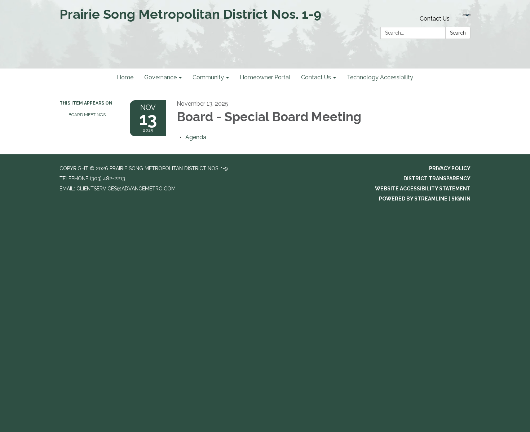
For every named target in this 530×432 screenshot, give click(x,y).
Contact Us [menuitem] (316, 77)
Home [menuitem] (125, 77)
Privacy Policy (450, 168)
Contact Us (435, 18)
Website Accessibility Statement (423, 188)
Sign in (461, 199)
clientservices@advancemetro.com (126, 188)
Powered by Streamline (413, 199)
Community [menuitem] (208, 77)
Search (458, 33)
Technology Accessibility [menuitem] (380, 77)
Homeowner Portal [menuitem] (265, 77)
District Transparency (437, 178)
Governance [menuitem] (160, 77)
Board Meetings (87, 114)
